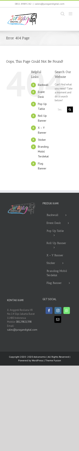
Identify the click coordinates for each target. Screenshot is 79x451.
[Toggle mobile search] (63, 14)
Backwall (43, 85)
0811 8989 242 (23, 3)
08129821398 (24, 322)
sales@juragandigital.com (49, 3)
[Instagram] (57, 310)
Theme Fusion (53, 360)
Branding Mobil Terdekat (43, 151)
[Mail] (57, 319)
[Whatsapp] (66, 310)
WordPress (37, 360)
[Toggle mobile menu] (71, 14)
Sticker (42, 140)
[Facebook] (49, 310)
